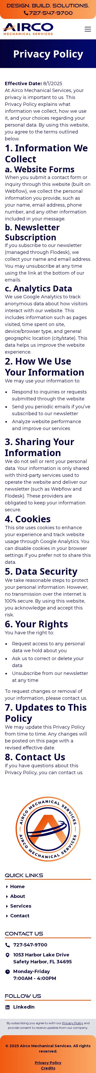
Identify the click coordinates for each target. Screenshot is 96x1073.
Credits (48, 1068)
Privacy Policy (48, 1062)
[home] (27, 29)
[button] (88, 29)
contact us (74, 698)
